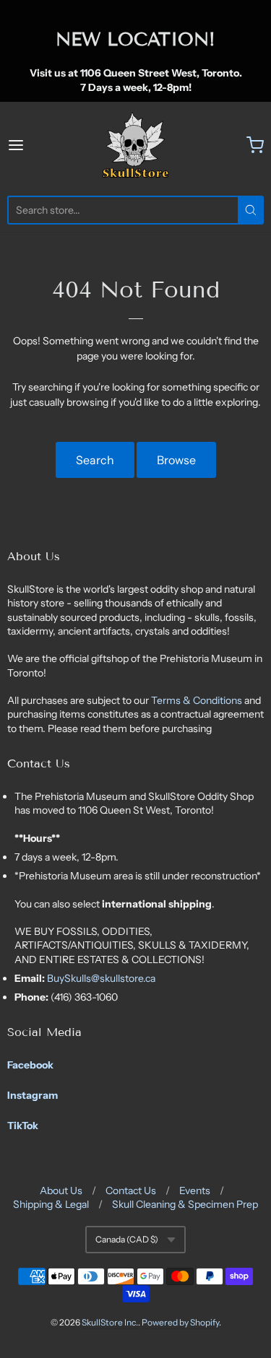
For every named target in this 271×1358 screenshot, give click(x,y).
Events (194, 1190)
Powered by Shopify (180, 1322)
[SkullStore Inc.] (135, 145)
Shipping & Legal (51, 1204)
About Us (61, 1190)
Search (95, 460)
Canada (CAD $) (126, 1239)
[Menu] (33, 145)
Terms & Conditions (197, 700)
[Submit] (251, 210)
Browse (176, 460)
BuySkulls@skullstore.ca (101, 978)
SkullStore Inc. (110, 1322)
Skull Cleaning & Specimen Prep (185, 1204)
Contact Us (131, 1190)
